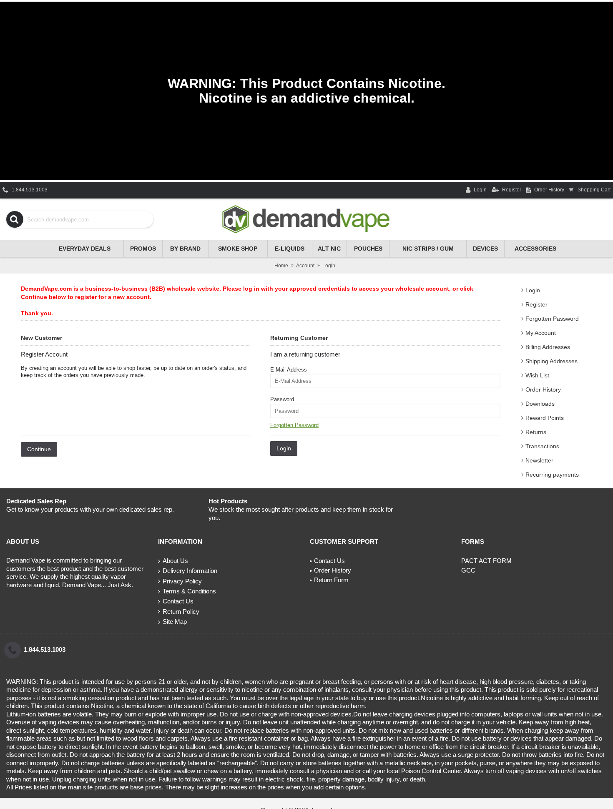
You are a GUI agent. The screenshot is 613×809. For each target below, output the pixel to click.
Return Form (331, 579)
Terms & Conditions (189, 591)
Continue (39, 449)
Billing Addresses (547, 347)
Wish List (537, 375)
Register (536, 304)
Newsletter (539, 460)
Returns (535, 432)
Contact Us (178, 601)
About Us (175, 560)
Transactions (542, 446)
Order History (543, 389)
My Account (540, 332)
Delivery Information (190, 570)
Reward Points (544, 418)
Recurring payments (552, 474)
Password (282, 399)
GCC (468, 570)
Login (532, 290)
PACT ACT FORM (486, 560)
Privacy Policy (182, 581)
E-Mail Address (288, 370)
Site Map (175, 621)
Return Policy (181, 611)
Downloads (540, 403)
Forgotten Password (552, 318)
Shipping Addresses (551, 361)
